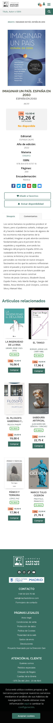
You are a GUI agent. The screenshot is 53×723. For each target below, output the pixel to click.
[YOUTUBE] (34, 572)
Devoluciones (26, 644)
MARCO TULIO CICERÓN (39, 494)
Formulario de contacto (26, 602)
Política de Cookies (26, 631)
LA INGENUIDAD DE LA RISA (14, 343)
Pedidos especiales (26, 668)
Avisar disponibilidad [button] (32, 203)
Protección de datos (26, 626)
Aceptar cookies (26, 715)
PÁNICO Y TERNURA (14, 493)
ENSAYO (11, 22)
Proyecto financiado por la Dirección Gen (27, 648)
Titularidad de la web (26, 635)
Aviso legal (26, 618)
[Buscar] (49, 11)
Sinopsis (11, 216)
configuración (26, 707)
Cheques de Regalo (26, 672)
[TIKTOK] (29, 572)
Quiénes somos (26, 663)
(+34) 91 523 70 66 (26, 594)
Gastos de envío (26, 639)
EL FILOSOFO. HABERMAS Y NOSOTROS (14, 419)
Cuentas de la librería (26, 676)
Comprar (14, 370)
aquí (26, 703)
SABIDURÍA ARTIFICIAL (39, 419)
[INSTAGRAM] (24, 572)
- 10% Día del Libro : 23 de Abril (26, 681)
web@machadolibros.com (26, 598)
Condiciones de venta (26, 622)
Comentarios (30, 216)
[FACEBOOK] (19, 572)
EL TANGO (39, 342)
